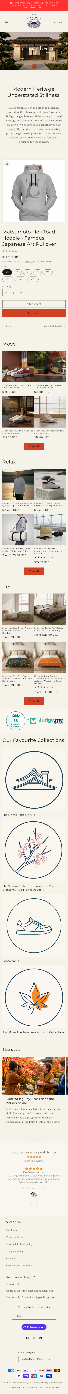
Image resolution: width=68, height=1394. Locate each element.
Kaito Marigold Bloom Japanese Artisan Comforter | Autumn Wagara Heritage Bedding (49, 680)
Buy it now (34, 312)
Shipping (29, 261)
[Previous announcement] (5, 5)
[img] (34, 1156)
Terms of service (35, 1387)
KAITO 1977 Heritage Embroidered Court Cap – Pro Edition (49, 551)
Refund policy (57, 1382)
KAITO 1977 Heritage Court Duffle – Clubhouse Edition (16, 549)
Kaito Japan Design (21, 1382)
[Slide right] (40, 1139)
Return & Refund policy (19, 1244)
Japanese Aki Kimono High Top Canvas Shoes (48, 386)
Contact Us (12, 1258)
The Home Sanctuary (17, 814)
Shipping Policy (14, 1251)
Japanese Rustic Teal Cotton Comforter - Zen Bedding (49, 629)
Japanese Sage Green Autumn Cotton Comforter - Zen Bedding (18, 630)
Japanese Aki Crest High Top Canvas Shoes (49, 432)
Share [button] (9, 326)
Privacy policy (17, 1387)
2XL (8, 279)
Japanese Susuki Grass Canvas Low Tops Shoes (18, 386)
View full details (53, 326)
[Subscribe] (52, 1316)
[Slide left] (27, 1139)
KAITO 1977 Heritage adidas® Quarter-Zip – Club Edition (17, 504)
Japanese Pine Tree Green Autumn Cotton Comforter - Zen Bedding (17, 678)
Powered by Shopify (39, 1382)
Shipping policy (53, 1387)
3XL (20, 279)
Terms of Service (15, 1237)
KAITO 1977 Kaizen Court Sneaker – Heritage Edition (48, 504)
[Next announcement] (62, 5)
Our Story (11, 1229)
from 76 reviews (34, 1160)
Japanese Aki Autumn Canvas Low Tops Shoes (17, 432)
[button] (6, 21)
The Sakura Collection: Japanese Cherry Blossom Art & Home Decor (30, 888)
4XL (33, 279)
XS (7, 272)
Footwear (9, 961)
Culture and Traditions (19, 1265)
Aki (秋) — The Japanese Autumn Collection (33, 1032)
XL (47, 272)
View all (34, 446)
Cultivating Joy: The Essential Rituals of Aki (30, 1101)
